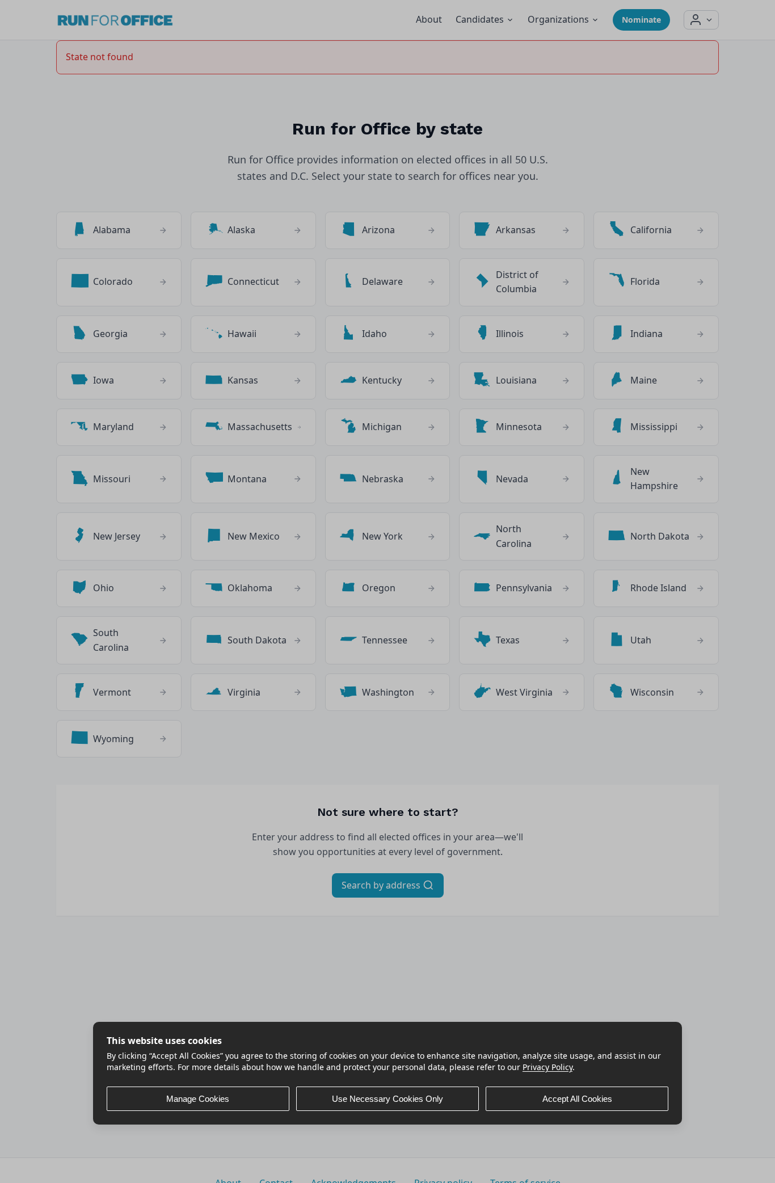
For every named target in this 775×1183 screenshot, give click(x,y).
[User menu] (701, 20)
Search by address (382, 885)
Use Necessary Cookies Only (387, 1098)
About (429, 19)
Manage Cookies (197, 1098)
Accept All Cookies (577, 1098)
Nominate (641, 19)
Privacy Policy (547, 1066)
